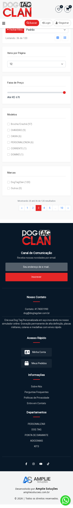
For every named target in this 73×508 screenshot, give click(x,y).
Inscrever (36, 277)
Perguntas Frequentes (37, 392)
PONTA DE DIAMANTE (36, 435)
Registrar (64, 23)
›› (68, 208)
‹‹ (21, 208)
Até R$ (11, 97)
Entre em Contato (36, 403)
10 (61, 208)
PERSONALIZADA (22, 142)
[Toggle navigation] (3, 23)
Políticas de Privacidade (36, 397)
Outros (16, 188)
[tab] (58, 38)
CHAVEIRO (18, 130)
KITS (36, 446)
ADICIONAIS (36, 440)
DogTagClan (20, 182)
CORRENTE (18, 148)
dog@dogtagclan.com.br (36, 313)
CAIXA (16, 136)
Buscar (33, 23)
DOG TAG (36, 429)
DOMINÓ (17, 154)
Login (47, 23)
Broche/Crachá (21, 124)
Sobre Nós (36, 386)
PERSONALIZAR (36, 424)
